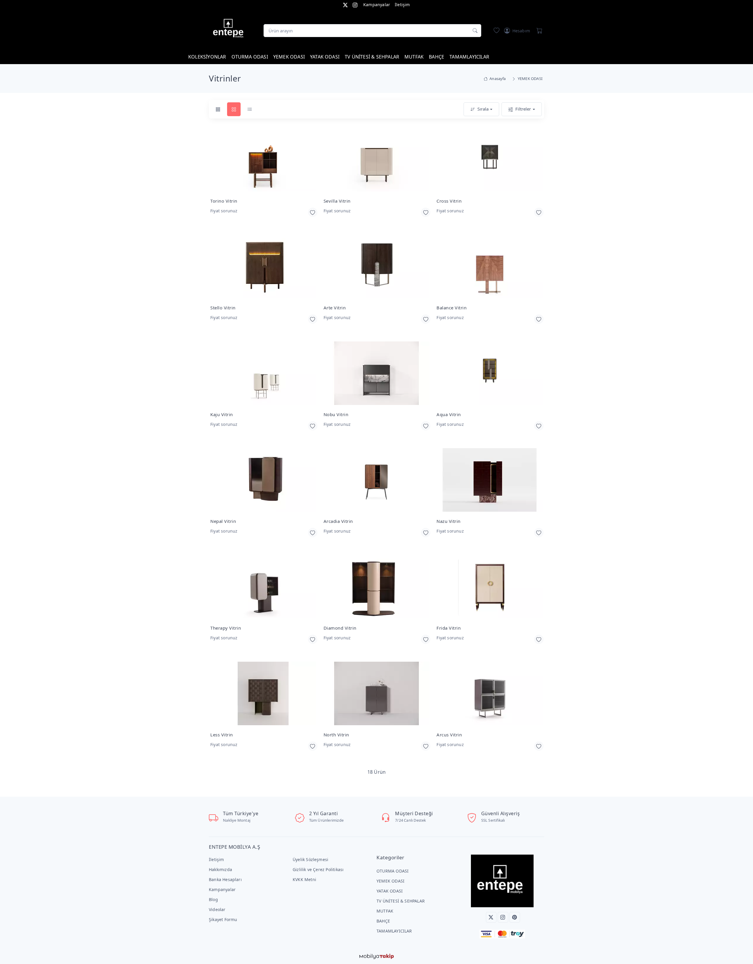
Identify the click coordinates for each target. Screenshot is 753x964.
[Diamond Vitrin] (376, 587)
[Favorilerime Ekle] (312, 212)
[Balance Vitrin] (489, 267)
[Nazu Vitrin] (489, 480)
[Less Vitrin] (263, 694)
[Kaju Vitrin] (263, 373)
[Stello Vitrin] (263, 267)
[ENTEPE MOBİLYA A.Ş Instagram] (355, 4)
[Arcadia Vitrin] (376, 480)
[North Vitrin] (376, 694)
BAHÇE (436, 57)
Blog (213, 899)
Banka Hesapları (225, 879)
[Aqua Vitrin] (489, 373)
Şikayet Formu (223, 919)
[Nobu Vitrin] (376, 373)
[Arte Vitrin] (376, 267)
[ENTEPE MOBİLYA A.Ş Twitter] (345, 4)
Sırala (483, 109)
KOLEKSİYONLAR (207, 57)
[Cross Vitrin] (489, 160)
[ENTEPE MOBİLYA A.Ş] (230, 29)
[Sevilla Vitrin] (376, 160)
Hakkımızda (220, 869)
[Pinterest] (514, 917)
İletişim (402, 4)
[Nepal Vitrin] (263, 480)
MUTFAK (414, 57)
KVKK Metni (304, 879)
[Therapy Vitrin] (263, 587)
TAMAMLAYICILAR (469, 57)
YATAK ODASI (324, 57)
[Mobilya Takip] (376, 956)
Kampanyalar (376, 4)
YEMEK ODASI (289, 57)
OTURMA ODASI (249, 57)
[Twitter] (491, 917)
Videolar (217, 909)
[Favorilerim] (495, 30)
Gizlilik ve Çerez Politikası (318, 869)
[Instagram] (503, 917)
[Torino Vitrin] (263, 160)
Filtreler (523, 109)
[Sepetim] (538, 30)
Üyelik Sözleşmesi (310, 859)
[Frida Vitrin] (489, 587)
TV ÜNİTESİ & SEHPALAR (372, 57)
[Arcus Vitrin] (489, 694)
